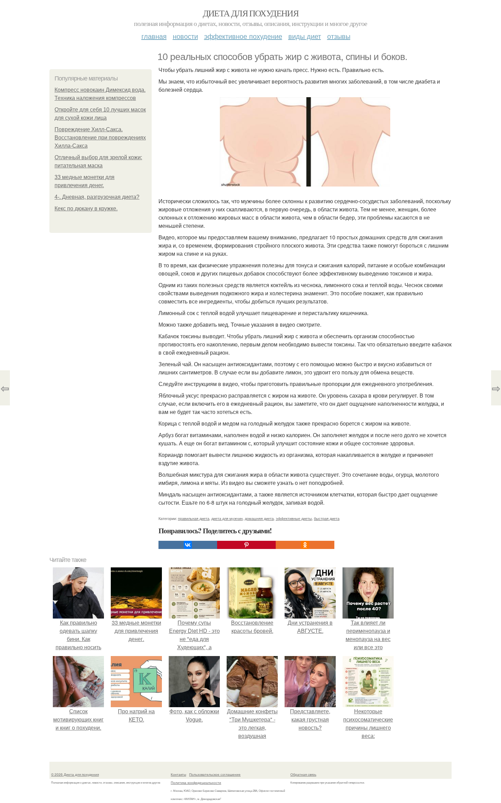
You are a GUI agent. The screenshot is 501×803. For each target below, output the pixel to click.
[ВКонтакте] (187, 545)
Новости (185, 36)
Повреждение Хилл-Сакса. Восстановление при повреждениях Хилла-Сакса (100, 138)
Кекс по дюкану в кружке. (86, 208)
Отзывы (338, 36)
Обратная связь (303, 774)
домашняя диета (259, 518)
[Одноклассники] (305, 545)
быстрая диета (326, 518)
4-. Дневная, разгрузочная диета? (97, 197)
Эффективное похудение (243, 36)
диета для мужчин (227, 518)
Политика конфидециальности (196, 782)
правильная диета (193, 518)
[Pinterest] (246, 545)
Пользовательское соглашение (215, 774)
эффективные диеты (294, 518)
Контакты (178, 774)
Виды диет (304, 36)
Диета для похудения (251, 13)
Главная (154, 36)
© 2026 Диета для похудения (75, 774)
